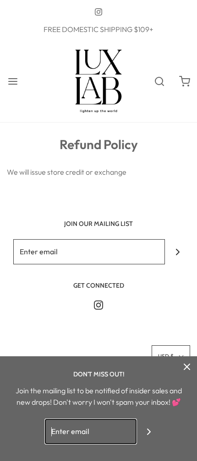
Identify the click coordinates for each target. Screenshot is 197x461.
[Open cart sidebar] (184, 81)
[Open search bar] (159, 81)
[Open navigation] (12, 81)
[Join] (177, 251)
